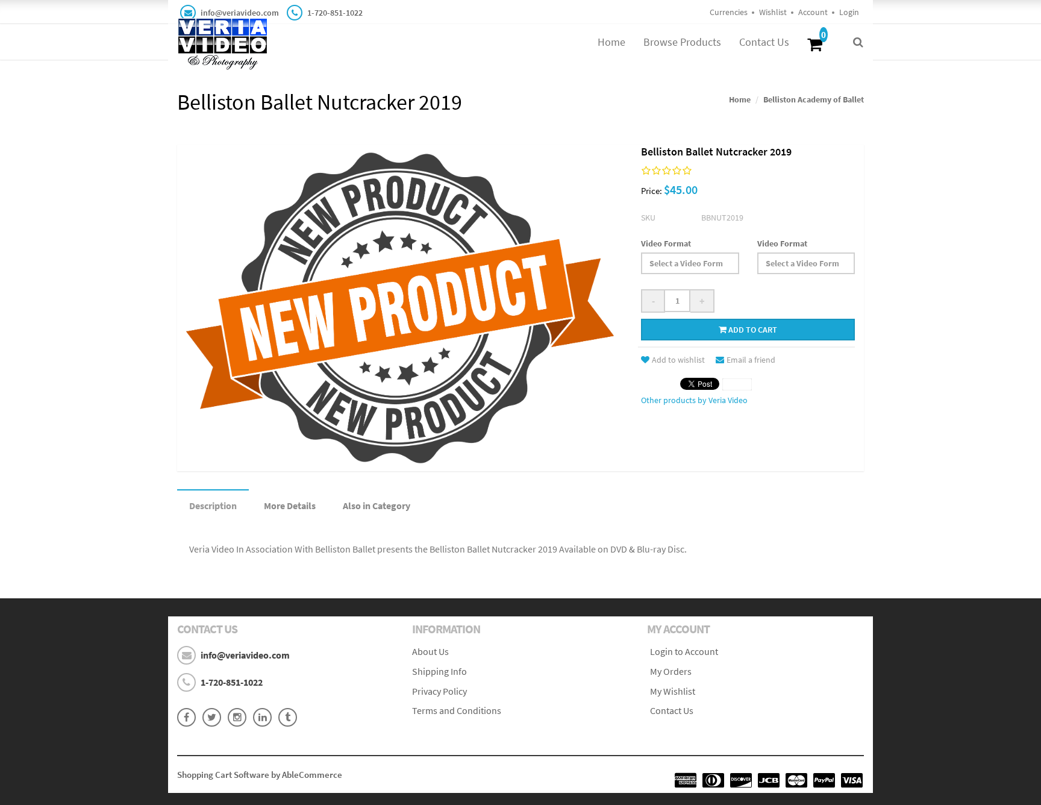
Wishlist (773, 12)
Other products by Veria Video (694, 400)
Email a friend (751, 359)
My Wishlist (672, 691)
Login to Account (684, 651)
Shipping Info (439, 671)
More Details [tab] (290, 506)
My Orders (671, 671)
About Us (430, 651)
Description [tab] (213, 506)
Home (611, 42)
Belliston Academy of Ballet (813, 99)
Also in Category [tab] (376, 506)
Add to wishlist (678, 359)
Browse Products (682, 42)
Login (849, 12)
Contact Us (764, 42)
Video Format (666, 243)
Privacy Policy (439, 691)
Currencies (729, 12)
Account (813, 12)
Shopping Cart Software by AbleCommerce (259, 774)
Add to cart (752, 329)
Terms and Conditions (456, 710)
